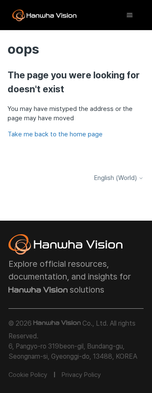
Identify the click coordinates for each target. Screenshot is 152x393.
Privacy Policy (81, 375)
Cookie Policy (27, 375)
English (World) (116, 178)
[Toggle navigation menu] (129, 15)
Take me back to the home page (55, 134)
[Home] (44, 15)
